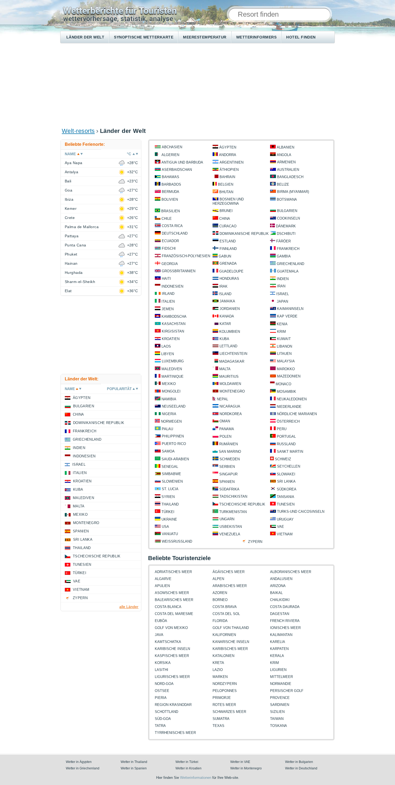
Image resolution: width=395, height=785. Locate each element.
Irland (168, 294)
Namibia (168, 399)
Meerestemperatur (205, 37)
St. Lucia (170, 489)
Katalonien (223, 656)
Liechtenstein (233, 354)
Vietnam (285, 534)
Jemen (167, 309)
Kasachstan (173, 324)
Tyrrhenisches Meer (175, 733)
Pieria (161, 698)
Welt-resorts (78, 131)
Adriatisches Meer (173, 572)
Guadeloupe (231, 271)
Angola (284, 155)
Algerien (170, 155)
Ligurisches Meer (172, 677)
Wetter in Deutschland (301, 768)
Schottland (166, 712)
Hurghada (74, 272)
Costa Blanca (168, 607)
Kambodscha (173, 316)
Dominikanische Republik (244, 234)
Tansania (285, 497)
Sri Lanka (286, 481)
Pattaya (71, 236)
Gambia (284, 256)
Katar (225, 324)
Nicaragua (230, 406)
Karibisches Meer (230, 649)
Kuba (224, 339)
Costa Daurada (285, 607)
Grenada (228, 263)
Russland (286, 444)
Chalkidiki (280, 600)
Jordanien (230, 309)
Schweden (230, 459)
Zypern (255, 542)
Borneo (220, 600)
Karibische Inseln (172, 649)
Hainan (71, 263)
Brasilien (170, 211)
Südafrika (229, 489)
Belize (283, 184)
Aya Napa (73, 163)
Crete (70, 217)
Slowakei (286, 474)
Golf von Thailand (231, 628)
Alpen (218, 579)
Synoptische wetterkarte (143, 37)
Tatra (160, 726)
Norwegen (171, 421)
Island (225, 294)
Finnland (228, 249)
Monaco (283, 384)
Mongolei (171, 391)
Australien (288, 170)
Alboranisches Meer (290, 572)
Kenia (282, 324)
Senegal (169, 467)
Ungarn (227, 519)
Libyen (167, 354)
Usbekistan (231, 527)
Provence (280, 698)
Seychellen (288, 466)
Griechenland (290, 264)
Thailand (170, 504)
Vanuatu (170, 534)
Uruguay (285, 519)
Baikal (276, 593)
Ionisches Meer (285, 628)
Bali (68, 181)
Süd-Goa (163, 719)
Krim (281, 332)
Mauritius (229, 376)
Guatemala (288, 271)
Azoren (220, 593)
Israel (282, 294)
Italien (168, 301)
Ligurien (278, 670)
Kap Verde (287, 316)
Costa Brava (225, 607)
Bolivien (169, 199)
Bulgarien (287, 211)
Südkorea (286, 489)
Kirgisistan (173, 331)
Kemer (71, 208)
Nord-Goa (164, 684)
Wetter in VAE (240, 762)
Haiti (166, 279)
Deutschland (175, 233)
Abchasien (172, 147)
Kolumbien (229, 332)
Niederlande (289, 407)
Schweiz (283, 459)
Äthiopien (229, 170)
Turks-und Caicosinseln (300, 512)
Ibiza (69, 199)
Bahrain (227, 177)
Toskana (278, 726)
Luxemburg (173, 361)
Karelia (277, 642)
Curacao (227, 226)
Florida (220, 621)
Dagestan (279, 614)
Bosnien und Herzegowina (228, 201)
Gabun (225, 256)
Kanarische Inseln (231, 642)
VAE (280, 527)
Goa (68, 190)
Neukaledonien (292, 399)
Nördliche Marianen (297, 414)
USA (165, 527)
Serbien (227, 467)
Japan (282, 301)
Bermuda (170, 192)
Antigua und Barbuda (182, 162)
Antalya (71, 172)
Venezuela (229, 534)
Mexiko (169, 384)
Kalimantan (281, 635)
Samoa (168, 451)
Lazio (218, 670)
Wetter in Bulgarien (299, 762)
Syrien (168, 497)
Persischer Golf (286, 691)
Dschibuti (286, 234)
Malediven (171, 369)
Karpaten (279, 649)
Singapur (228, 474)
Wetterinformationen (195, 778)
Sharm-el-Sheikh (80, 282)
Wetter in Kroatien (188, 768)
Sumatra (221, 719)
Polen (225, 436)
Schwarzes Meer (229, 712)
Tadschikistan (233, 496)
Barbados (171, 184)
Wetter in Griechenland (82, 768)
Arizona (278, 586)
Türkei (167, 512)
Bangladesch (290, 177)
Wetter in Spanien (134, 768)
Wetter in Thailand (134, 762)
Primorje (222, 698)
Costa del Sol (226, 614)
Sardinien (279, 705)
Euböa (161, 621)
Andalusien (281, 579)
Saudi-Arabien (175, 459)
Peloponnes (225, 691)
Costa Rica (172, 226)
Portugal (286, 436)
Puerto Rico (174, 444)
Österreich (288, 421)
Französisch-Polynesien (186, 256)
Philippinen (173, 436)
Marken (220, 677)
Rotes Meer (224, 705)
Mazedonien (288, 376)
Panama (226, 429)
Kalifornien (224, 635)
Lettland (228, 346)
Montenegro (232, 391)
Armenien (286, 162)
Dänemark (286, 226)
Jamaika (227, 301)
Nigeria (169, 414)
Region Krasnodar (173, 705)
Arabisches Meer (230, 586)
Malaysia (286, 361)
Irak (223, 286)
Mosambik (286, 392)
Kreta (218, 663)
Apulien (162, 586)
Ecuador (170, 241)
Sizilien (277, 712)
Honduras (229, 279)
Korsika (163, 663)
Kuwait (284, 339)
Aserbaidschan (177, 170)
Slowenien (172, 481)
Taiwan (276, 719)
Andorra (227, 155)
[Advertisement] (197, 85)
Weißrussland (177, 541)
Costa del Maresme (174, 614)
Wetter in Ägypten (79, 762)
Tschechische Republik (242, 504)
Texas (218, 726)
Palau (167, 429)
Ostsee (162, 691)
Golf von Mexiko (171, 628)
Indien (283, 279)
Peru (281, 429)
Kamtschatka (168, 642)
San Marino (230, 452)
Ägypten (227, 147)
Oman (225, 421)
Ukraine (169, 519)
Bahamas (170, 177)
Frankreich (288, 249)
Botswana (287, 199)
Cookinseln (288, 218)
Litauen (284, 354)
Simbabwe (171, 474)
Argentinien (231, 162)
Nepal (222, 399)
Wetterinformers (256, 37)
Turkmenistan (233, 512)
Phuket (71, 254)
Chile (166, 219)
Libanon (284, 346)
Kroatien (170, 339)
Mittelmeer (281, 677)
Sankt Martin (290, 452)
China (224, 219)
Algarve (163, 579)
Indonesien (172, 286)
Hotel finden (301, 37)
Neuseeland (173, 406)
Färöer (283, 241)
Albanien (285, 147)
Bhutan (226, 192)
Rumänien (228, 444)
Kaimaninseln (290, 309)
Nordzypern (225, 684)
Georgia (169, 264)
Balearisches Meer (174, 600)
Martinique (172, 376)
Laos (166, 346)
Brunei (226, 211)
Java (159, 635)
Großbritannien (178, 271)
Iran (281, 286)
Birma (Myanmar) (293, 192)
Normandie (280, 684)
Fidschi (169, 248)
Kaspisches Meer (172, 656)
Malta (225, 369)
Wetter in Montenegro (246, 768)
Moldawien (230, 384)
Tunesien (286, 504)
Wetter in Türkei (186, 762)
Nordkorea (231, 414)
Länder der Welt (85, 37)
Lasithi (161, 670)
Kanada (227, 316)
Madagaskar (231, 361)
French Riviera (285, 621)
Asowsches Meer (172, 593)
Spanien (227, 482)
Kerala (277, 656)
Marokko (286, 369)
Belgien (225, 184)
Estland (228, 241)
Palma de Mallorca (82, 227)
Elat (68, 291)
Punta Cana (75, 245)
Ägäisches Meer (229, 572)
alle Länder (128, 606)
